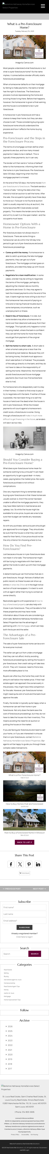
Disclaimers (43, 1147)
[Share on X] (20, 864)
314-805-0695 (28, 1112)
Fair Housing (34, 1134)
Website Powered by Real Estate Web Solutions (24, 1144)
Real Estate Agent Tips (12, 986)
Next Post (38, 889)
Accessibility (25, 1134)
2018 (10, 1064)
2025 (10, 1031)
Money (6, 990)
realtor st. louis (9, 993)
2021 (10, 1050)
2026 (10, 1026)
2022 (10, 1045)
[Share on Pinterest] (29, 864)
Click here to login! (24, 937)
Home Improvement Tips (12, 1000)
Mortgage (7, 996)
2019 (10, 1059)
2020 (10, 1054)
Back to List (24, 842)
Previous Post (13, 889)
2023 (10, 1040)
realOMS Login (24, 1150)
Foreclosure (25, 873)
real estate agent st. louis (12, 980)
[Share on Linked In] (38, 864)
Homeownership (9, 983)
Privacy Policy (15, 1134)
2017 (10, 1068)
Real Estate (8, 970)
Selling (6, 973)
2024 (10, 1035)
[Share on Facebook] (11, 864)
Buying (6, 976)
